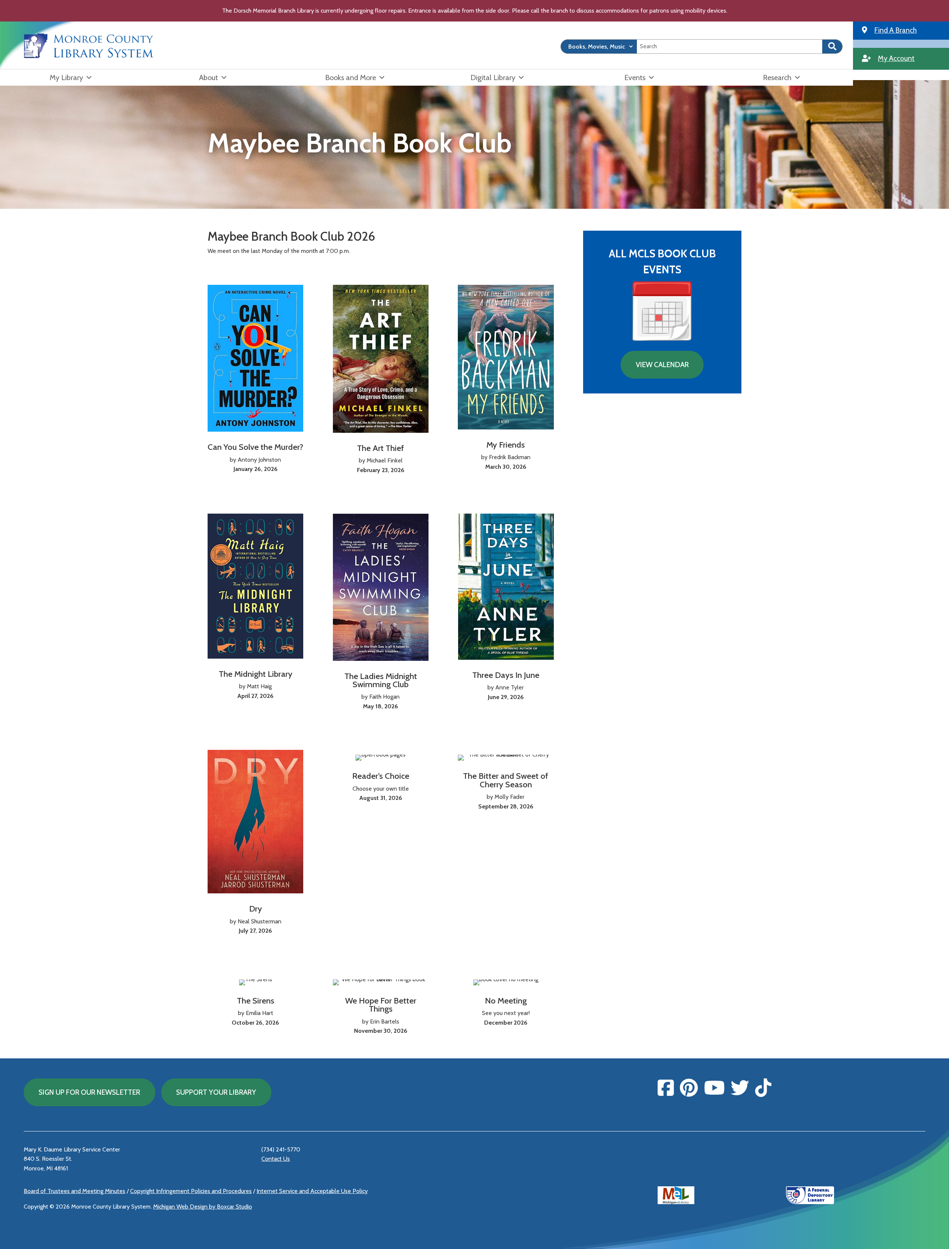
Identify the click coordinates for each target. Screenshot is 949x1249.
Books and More (350, 77)
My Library (66, 77)
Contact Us (275, 1158)
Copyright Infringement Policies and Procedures (191, 1190)
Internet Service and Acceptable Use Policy (312, 1190)
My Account (896, 58)
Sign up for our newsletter (89, 1092)
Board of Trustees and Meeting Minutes (74, 1190)
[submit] (832, 46)
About (208, 77)
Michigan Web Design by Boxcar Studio (202, 1206)
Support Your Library (216, 1092)
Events (634, 77)
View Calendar (662, 364)
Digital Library (492, 77)
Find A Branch (895, 30)
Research (777, 77)
